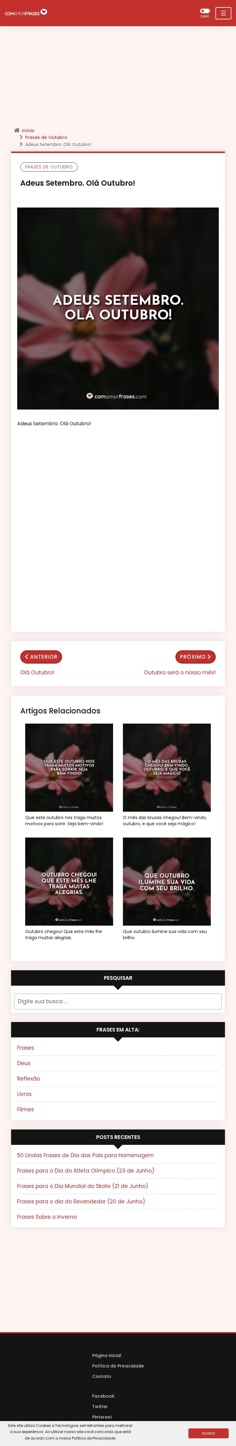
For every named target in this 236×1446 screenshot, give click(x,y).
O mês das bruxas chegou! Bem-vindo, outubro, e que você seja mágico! (165, 821)
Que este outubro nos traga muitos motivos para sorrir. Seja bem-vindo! (64, 821)
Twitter (100, 1407)
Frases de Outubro (46, 137)
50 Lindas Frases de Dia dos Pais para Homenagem (85, 1155)
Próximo (193, 656)
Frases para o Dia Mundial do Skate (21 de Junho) (82, 1186)
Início (28, 130)
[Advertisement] (118, 78)
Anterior (43, 656)
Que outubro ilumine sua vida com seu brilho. (165, 935)
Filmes (25, 1109)
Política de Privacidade (118, 1366)
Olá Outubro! (37, 672)
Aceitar (208, 1433)
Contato (101, 1376)
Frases (25, 1048)
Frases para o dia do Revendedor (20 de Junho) (81, 1201)
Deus (23, 1063)
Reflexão (28, 1078)
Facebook (103, 1396)
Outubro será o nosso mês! (180, 672)
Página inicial (106, 1355)
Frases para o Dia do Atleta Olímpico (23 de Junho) (85, 1170)
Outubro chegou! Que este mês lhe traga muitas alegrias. (63, 935)
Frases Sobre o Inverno (47, 1217)
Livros (24, 1094)
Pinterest (102, 1417)
